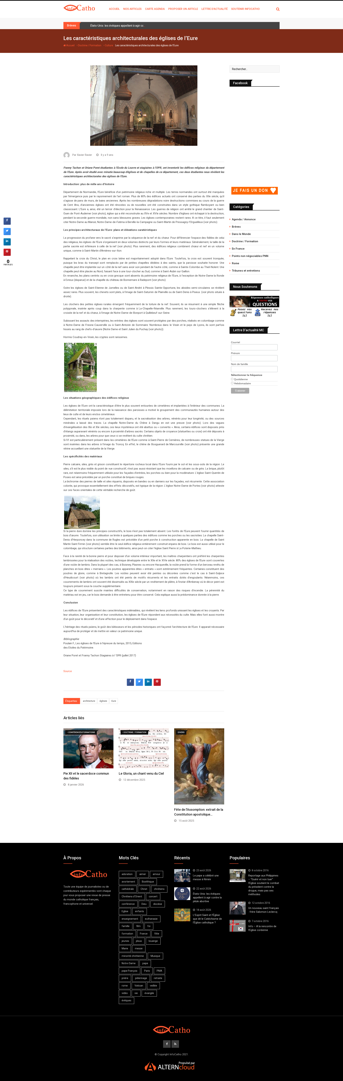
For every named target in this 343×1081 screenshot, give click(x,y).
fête (156, 933)
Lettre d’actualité (215, 9)
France (144, 933)
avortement (128, 881)
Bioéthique (148, 881)
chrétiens (159, 889)
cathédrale (128, 889)
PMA (159, 970)
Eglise (125, 911)
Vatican (139, 985)
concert (153, 896)
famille (126, 926)
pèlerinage (141, 978)
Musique (155, 956)
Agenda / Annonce (244, 219)
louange (153, 941)
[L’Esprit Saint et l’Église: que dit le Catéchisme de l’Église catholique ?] (182, 915)
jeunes (125, 941)
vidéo (125, 993)
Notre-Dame (129, 963)
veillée (153, 985)
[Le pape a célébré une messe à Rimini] (182, 875)
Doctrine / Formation (245, 241)
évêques (126, 1000)
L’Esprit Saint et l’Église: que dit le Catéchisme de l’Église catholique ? (207, 918)
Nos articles (132, 9)
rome (125, 985)
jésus (139, 941)
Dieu (143, 904)
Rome (235, 263)
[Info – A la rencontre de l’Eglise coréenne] (238, 926)
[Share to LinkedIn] (148, 685)
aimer (142, 874)
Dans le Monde (241, 234)
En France (238, 248)
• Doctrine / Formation (89, 45)
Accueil (114, 9)
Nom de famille (239, 364)
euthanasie (151, 918)
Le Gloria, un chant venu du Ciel (141, 773)
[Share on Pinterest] (157, 685)
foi (148, 926)
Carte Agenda (155, 9)
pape (145, 963)
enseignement (130, 918)
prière (125, 978)
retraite (158, 978)
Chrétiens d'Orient (132, 896)
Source (67, 671)
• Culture (108, 45)
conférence (128, 904)
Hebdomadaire (242, 383)
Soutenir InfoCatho (245, 9)
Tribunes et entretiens (246, 270)
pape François (129, 970)
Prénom (235, 353)
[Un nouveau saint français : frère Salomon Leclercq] (238, 908)
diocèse (157, 904)
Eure (113, 701)
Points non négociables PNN (250, 256)
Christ (144, 889)
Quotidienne (240, 379)
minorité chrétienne (133, 956)
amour (156, 874)
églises (103, 701)
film (138, 926)
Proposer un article (183, 9)
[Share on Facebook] (130, 685)
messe (139, 948)
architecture (89, 701)
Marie (125, 948)
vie (136, 993)
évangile (149, 993)
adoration (127, 874)
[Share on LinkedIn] (7, 244)
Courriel (235, 342)
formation (127, 933)
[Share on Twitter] (139, 685)
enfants (139, 911)
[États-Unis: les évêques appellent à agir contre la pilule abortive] (182, 893)
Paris (147, 970)
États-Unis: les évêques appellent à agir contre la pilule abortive (130, 25)
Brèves (236, 226)
